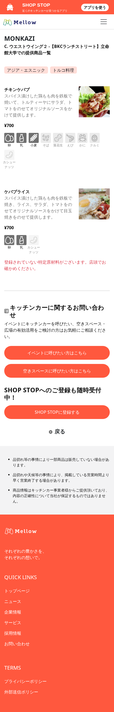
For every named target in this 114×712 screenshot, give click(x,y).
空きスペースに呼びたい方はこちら (57, 371)
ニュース (12, 601)
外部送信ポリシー (21, 692)
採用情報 (12, 633)
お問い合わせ (17, 644)
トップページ (17, 591)
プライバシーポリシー (25, 681)
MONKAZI (19, 38)
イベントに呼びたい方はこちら (57, 353)
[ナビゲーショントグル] (104, 22)
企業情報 (12, 612)
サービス (12, 622)
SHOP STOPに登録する (57, 412)
